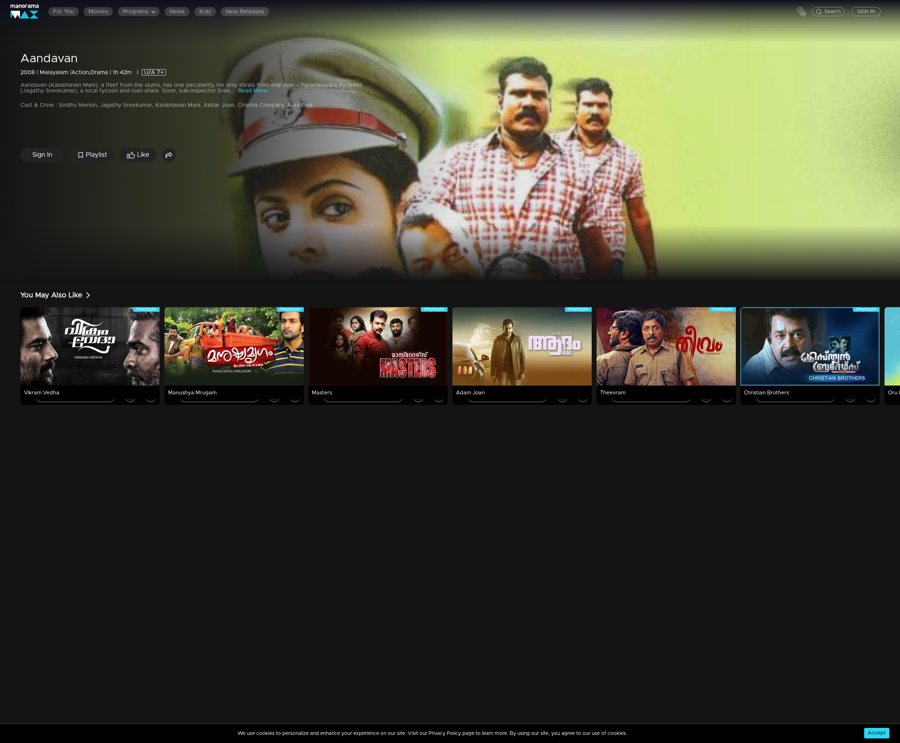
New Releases (245, 11)
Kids (205, 11)
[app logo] (28, 12)
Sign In (42, 155)
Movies (98, 11)
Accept (877, 733)
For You (63, 11)
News (177, 11)
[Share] (169, 155)
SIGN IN (866, 11)
